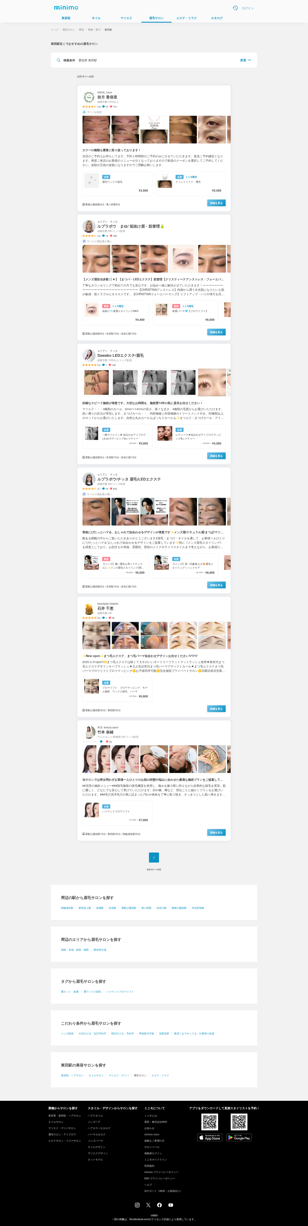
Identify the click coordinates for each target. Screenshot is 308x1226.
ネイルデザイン (96, 1147)
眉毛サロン (68, 29)
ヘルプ (148, 1184)
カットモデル (95, 1159)
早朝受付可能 (146, 1033)
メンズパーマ (95, 1140)
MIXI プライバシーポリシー (159, 1178)
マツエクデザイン (98, 1153)
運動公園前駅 (128, 907)
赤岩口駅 (162, 907)
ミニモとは (150, 1115)
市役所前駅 (198, 907)
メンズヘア (94, 1121)
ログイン (248, 8)
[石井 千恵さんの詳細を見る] (154, 657)
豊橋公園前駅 (179, 907)
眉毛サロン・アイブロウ (62, 1134)
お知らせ (149, 1128)
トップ (54, 29)
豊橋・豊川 (94, 29)
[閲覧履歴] (235, 8)
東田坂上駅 (85, 907)
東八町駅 (146, 907)
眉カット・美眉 (70, 991)
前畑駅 (100, 907)
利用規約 (149, 1165)
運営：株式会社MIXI (155, 1121)
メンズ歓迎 (67, 1033)
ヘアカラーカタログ (99, 1128)
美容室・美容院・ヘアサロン (64, 1115)
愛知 (81, 29)
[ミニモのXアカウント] (148, 1206)
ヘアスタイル (95, 1115)
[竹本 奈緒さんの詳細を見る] (154, 780)
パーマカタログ (96, 1134)
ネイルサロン (96, 1075)
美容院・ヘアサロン (72, 1075)
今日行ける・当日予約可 (92, 1033)
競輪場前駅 (67, 907)
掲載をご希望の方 (154, 1140)
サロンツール (151, 1147)
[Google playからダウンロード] (239, 1138)
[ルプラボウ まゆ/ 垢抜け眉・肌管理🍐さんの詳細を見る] (154, 277)
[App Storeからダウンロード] (209, 1138)
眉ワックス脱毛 (92, 991)
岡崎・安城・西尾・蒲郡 (75, 949)
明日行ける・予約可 (122, 1033)
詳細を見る (216, 203)
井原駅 (112, 907)
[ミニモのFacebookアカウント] (159, 1206)
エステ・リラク (160, 1075)
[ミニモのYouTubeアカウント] (170, 1205)
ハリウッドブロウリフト (120, 991)
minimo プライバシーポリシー (161, 1172)
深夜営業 (164, 1033)
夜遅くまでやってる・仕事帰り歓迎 (194, 1033)
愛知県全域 (100, 949)
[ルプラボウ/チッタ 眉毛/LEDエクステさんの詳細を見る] (154, 530)
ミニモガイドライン (155, 1159)
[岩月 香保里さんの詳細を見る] (154, 148)
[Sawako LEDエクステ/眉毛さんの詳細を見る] (154, 404)
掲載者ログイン (153, 1153)
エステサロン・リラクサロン (64, 1140)
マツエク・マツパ (119, 1075)
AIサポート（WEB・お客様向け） (163, 1191)
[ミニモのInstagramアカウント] (137, 1206)
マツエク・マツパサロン (62, 1128)
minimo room (151, 1134)
